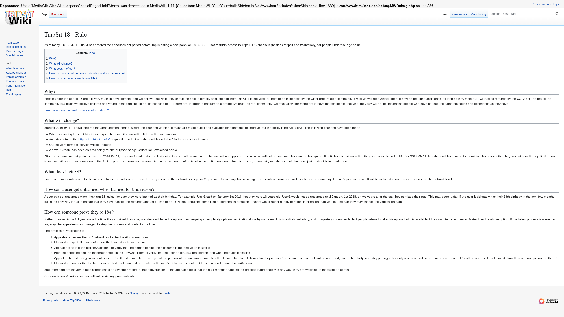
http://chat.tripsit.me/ (92, 139)
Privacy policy (51, 300)
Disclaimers (93, 300)
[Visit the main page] (19, 17)
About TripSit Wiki (72, 300)
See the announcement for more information (75, 110)
